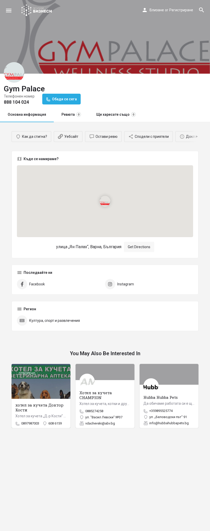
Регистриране (181, 10)
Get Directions (139, 247)
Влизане (157, 10)
